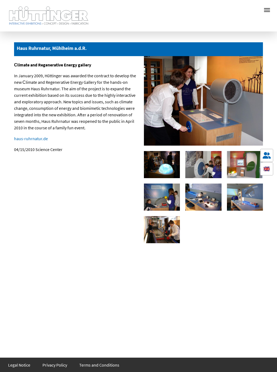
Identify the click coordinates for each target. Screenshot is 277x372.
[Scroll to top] (266, 360)
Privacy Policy (54, 365)
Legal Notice (19, 365)
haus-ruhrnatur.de (31, 138)
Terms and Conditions (99, 365)
